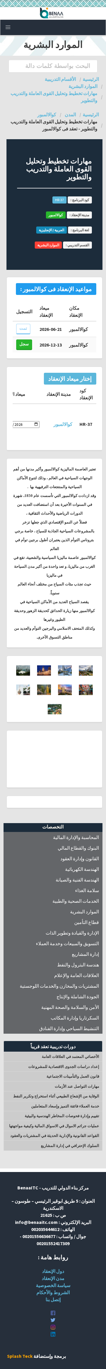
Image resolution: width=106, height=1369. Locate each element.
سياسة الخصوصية (53, 1285)
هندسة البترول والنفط (78, 965)
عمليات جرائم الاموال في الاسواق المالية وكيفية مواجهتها (54, 1125)
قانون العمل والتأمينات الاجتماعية (73, 1076)
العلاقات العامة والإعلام (76, 975)
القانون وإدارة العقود (79, 858)
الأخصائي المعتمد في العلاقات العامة (70, 1056)
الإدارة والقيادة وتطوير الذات (72, 933)
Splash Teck (20, 1356)
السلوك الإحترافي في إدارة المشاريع (70, 1145)
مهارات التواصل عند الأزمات (77, 1086)
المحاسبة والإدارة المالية (76, 837)
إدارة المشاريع (85, 954)
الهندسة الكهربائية (82, 869)
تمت (23, 328)
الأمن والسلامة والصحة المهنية (70, 1007)
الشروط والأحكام (53, 1292)
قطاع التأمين (86, 922)
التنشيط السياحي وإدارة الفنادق (69, 1028)
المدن (70, 114)
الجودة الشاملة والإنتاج (78, 996)
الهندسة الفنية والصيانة (77, 880)
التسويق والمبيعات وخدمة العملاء (67, 943)
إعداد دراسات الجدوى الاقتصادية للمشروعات (63, 1066)
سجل (24, 344)
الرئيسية (91, 79)
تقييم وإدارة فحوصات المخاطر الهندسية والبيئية (62, 1115)
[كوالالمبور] (86, 674)
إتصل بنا (53, 1299)
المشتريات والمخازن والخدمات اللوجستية (59, 986)
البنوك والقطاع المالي (78, 848)
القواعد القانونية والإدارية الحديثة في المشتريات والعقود (54, 1135)
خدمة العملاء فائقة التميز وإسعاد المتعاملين (65, 1106)
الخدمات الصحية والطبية (75, 901)
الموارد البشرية (84, 912)
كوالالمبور (46, 114)
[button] (8, 27)
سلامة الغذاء (87, 890)
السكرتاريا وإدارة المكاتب (75, 1018)
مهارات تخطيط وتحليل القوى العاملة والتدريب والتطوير (54, 96)
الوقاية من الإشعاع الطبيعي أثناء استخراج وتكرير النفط (56, 1096)
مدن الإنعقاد (53, 1278)
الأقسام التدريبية (60, 79)
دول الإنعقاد (53, 1271)
